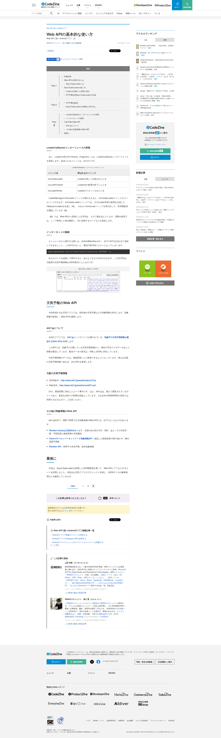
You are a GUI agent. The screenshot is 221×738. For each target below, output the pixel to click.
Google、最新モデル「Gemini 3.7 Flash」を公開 (157, 91)
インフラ (89, 13)
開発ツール (130, 13)
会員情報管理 (111, 720)
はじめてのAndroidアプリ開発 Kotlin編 (86, 585)
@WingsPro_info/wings (74, 616)
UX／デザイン (145, 13)
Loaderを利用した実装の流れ (78, 91)
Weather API (55, 446)
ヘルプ (88, 720)
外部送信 (171, 720)
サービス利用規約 (142, 720)
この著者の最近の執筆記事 (75, 592)
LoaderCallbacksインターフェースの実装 (82, 114)
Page (54, 85)
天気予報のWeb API (72, 122)
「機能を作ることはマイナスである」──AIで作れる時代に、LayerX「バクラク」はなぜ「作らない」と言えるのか (157, 76)
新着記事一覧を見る (155, 238)
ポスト (115, 50)
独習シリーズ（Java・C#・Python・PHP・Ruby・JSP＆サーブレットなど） (94, 576)
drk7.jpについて (72, 125)
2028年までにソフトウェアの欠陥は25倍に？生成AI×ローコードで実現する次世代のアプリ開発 (155, 221)
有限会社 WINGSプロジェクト (104, 603)
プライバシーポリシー (158, 720)
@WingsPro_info (105, 614)
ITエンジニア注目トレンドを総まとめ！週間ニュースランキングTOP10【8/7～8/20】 (155, 211)
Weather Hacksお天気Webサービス (65, 430)
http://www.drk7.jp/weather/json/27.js (78, 380)
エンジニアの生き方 (104, 13)
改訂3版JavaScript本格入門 (83, 582)
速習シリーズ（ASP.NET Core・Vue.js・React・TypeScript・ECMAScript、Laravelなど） (94, 580)
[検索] (51, 13)
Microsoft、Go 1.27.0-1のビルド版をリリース (156, 53)
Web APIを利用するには (74, 80)
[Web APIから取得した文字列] (88, 281)
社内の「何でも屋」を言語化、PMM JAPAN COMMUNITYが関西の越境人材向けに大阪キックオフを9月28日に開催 (157, 98)
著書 (79, 614)
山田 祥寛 (74, 43)
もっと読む (55, 545)
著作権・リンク (98, 720)
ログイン (65, 510)
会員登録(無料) (70, 507)
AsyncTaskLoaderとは (75, 83)
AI (58, 13)
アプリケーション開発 (72, 13)
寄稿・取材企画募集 (144, 662)
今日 (145, 40)
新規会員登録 (156, 151)
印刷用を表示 (55, 519)
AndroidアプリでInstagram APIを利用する (69, 538)
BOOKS (98, 5)
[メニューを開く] (34, 5)
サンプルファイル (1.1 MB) (72, 59)
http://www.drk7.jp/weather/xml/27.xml (77, 385)
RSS (94, 614)
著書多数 (110, 585)
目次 (88, 68)
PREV (73, 486)
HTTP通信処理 (72, 103)
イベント (87, 5)
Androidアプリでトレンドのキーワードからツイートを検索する (77, 542)
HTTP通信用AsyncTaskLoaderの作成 (81, 95)
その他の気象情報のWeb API (77, 129)
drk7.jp (70, 337)
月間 (164, 40)
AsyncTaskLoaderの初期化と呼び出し (81, 106)
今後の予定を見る (156, 283)
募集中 (98, 611)
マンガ (157, 13)
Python (120, 13)
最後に (67, 133)
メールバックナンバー (157, 144)
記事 (78, 5)
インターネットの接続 (75, 118)
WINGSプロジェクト (75, 574)
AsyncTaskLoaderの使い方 (75, 87)
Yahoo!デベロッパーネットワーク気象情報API (70, 438)
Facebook (104, 616)
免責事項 (121, 720)
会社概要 (130, 720)
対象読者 (67, 76)
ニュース (69, 5)
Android (50, 51)
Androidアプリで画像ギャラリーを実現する (69, 535)
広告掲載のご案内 (165, 662)
